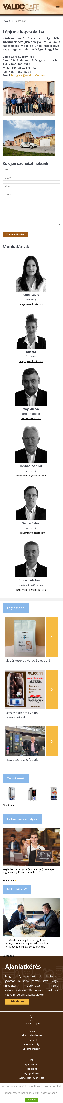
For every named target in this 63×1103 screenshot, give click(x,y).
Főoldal (6, 21)
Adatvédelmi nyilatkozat (31, 1077)
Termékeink (32, 1039)
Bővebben (9, 805)
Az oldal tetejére (32, 1018)
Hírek (31, 1059)
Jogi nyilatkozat (31, 1073)
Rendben (31, 1099)
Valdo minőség (31, 1044)
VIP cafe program (31, 1048)
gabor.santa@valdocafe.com (31, 532)
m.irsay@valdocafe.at (31, 418)
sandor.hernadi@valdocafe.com (31, 475)
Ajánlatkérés (31, 1064)
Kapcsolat (20, 21)
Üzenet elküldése (15, 234)
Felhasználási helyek (31, 1035)
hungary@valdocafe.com (28, 75)
